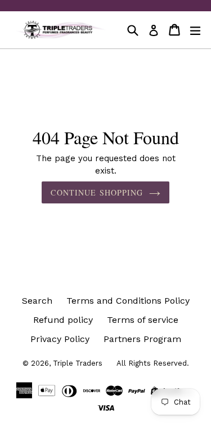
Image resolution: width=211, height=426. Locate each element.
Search (37, 300)
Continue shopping (97, 192)
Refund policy (63, 319)
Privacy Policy (59, 339)
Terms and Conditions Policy (128, 300)
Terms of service (142, 319)
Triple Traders (77, 363)
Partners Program (142, 339)
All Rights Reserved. (152, 363)
